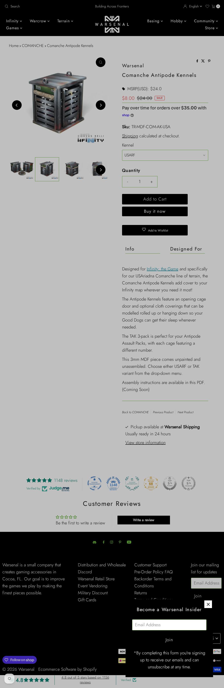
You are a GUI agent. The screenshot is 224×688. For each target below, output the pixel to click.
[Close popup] (208, 604)
